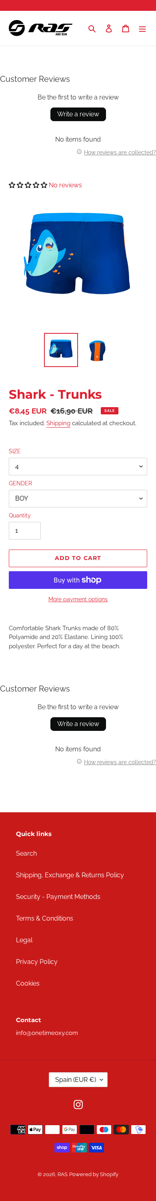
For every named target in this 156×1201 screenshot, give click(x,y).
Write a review (78, 114)
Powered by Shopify (93, 1174)
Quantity (20, 515)
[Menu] (142, 28)
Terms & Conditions (44, 918)
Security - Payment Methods (58, 897)
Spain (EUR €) (75, 1079)
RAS (63, 1174)
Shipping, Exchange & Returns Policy (70, 875)
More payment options (78, 599)
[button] (28, 185)
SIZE (15, 451)
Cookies (28, 983)
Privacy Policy (37, 962)
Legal (24, 940)
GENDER (20, 483)
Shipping (58, 423)
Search (26, 853)
